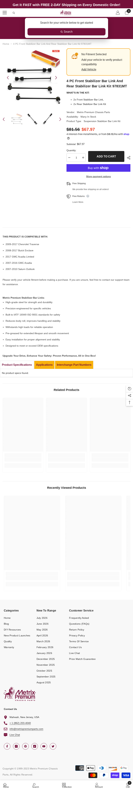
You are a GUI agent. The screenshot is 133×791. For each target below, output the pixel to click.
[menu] (5, 13)
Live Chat (15, 734)
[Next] (56, 77)
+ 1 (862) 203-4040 (20, 723)
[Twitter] (53, 746)
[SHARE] (127, 158)
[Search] (13, 13)
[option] (32, 77)
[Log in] (118, 12)
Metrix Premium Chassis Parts (93, 112)
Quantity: (71, 150)
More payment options (98, 176)
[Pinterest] (25, 746)
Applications (44, 364)
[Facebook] (7, 746)
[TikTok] (34, 746)
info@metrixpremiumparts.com (26, 728)
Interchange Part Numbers (74, 364)
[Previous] (8, 77)
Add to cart (106, 156)
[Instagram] (16, 746)
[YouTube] (44, 746)
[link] (23, 459)
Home (6, 43)
